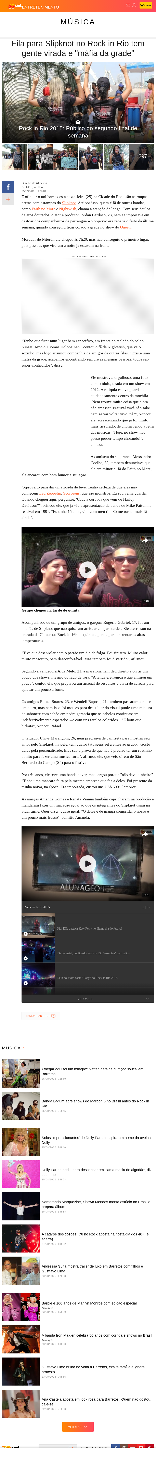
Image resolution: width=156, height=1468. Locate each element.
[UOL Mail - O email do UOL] (128, 5)
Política (73, 18)
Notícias (57, 18)
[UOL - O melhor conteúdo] (15, 6)
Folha (122, 18)
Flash (25, 18)
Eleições (40, 18)
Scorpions (71, 493)
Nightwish (67, 209)
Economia (106, 18)
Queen (125, 227)
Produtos (9, 18)
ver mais (75, 1427)
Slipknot (69, 202)
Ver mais (85, 998)
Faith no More (43, 209)
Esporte (137, 18)
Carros (89, 18)
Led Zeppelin (50, 493)
